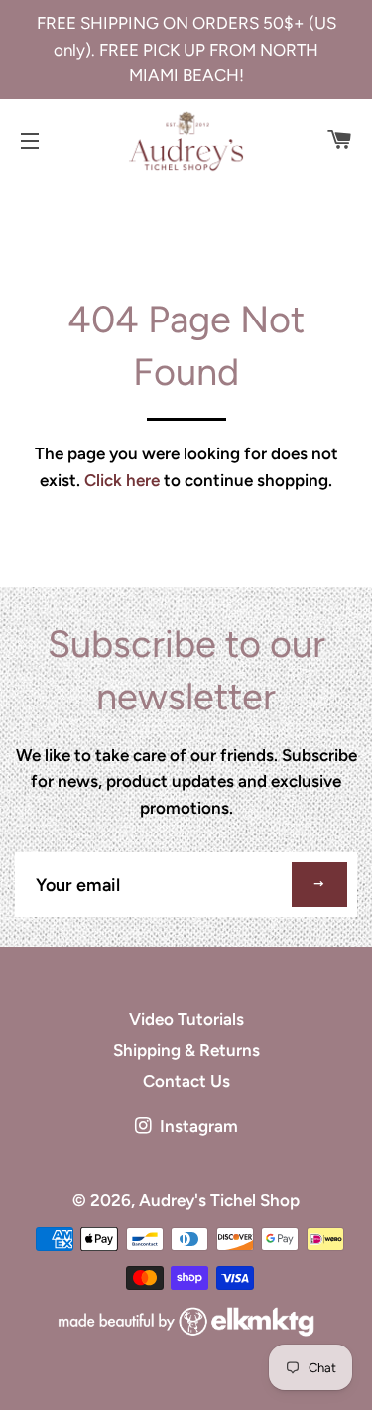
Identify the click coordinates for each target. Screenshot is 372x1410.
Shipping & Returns (186, 1050)
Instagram (197, 1126)
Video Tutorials (186, 1019)
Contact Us (186, 1080)
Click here (122, 480)
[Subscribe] (319, 884)
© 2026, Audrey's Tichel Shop (186, 1200)
